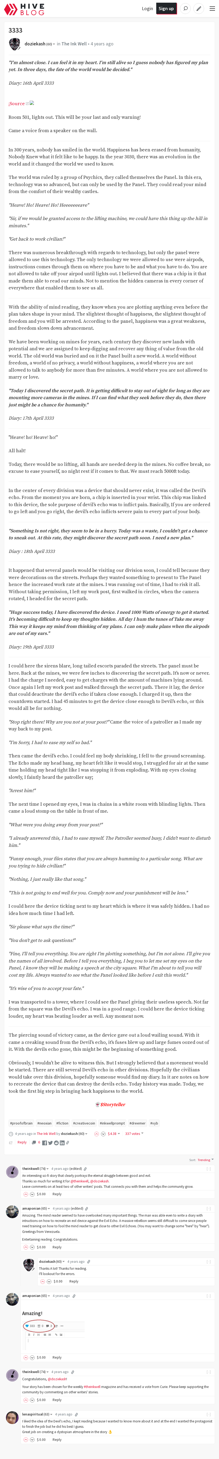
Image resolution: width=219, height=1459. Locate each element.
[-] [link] (209, 1168)
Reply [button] (57, 1194)
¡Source (17, 104)
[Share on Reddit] (56, 1142)
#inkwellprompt (112, 1123)
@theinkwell (79, 1181)
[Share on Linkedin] (62, 1142)
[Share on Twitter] (50, 1142)
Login (147, 8)
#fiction (62, 1123)
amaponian (34, 1208)
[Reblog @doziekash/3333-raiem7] (11, 1142)
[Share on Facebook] (44, 1142)
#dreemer (138, 1123)
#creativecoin (84, 1123)
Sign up (166, 8)
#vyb (154, 1123)
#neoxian (44, 1123)
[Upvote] (97, 1133)
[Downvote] (103, 1133)
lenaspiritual (35, 1414)
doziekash (38, 44)
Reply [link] (22, 1142)
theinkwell (34, 1168)
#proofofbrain (21, 1123)
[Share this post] (67, 1142)
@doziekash (99, 1181)
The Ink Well (74, 44)
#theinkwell (92, 1387)
